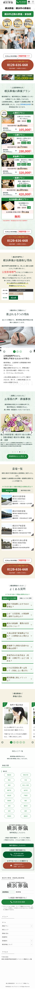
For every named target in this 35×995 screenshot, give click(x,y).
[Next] (31, 352)
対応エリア (5, 929)
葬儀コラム (26, 983)
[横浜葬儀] (8, 2)
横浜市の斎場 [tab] (9, 490)
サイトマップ (19, 983)
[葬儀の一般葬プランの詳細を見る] (18, 186)
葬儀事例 (4, 937)
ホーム (4, 922)
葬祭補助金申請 (25, 104)
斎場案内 (4, 940)
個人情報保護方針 (10, 983)
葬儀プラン (5, 926)
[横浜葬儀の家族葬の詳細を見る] (18, 164)
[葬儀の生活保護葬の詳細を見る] (18, 208)
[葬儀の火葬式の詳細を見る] (18, 121)
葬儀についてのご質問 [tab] (25, 598)
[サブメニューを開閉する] (31, 926)
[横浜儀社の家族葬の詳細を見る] (18, 143)
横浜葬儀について (7, 944)
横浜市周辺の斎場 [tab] (25, 490)
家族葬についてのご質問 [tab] (9, 598)
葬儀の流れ (5, 933)
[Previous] (4, 352)
